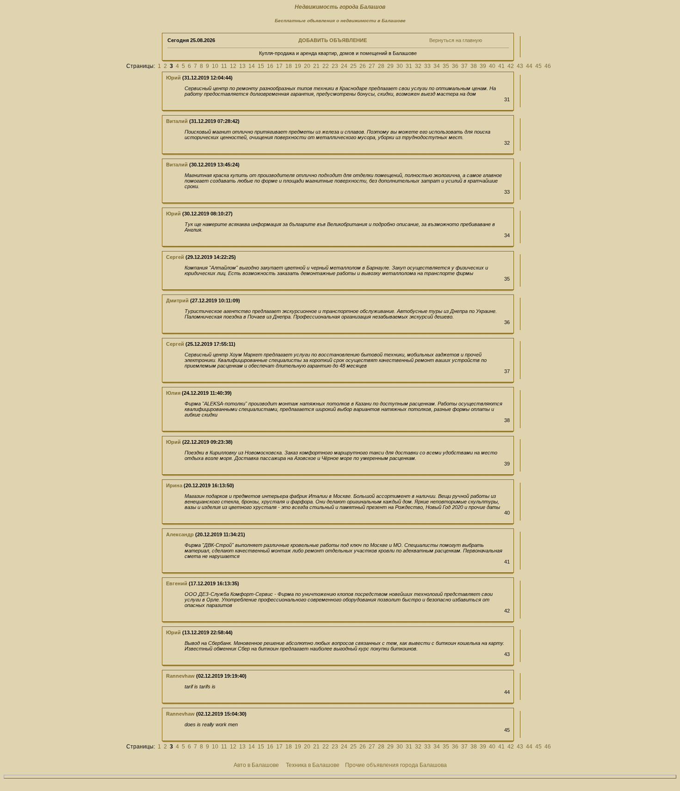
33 (427, 66)
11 (224, 66)
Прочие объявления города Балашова (396, 765)
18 (288, 66)
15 (261, 66)
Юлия (173, 393)
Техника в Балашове (313, 765)
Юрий (173, 77)
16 (270, 66)
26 (362, 66)
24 (344, 66)
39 (483, 66)
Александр (180, 534)
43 (520, 66)
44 (529, 66)
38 (473, 66)
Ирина (174, 485)
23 (335, 66)
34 (436, 66)
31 (409, 66)
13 (242, 66)
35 (446, 66)
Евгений (176, 583)
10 (215, 66)
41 (501, 66)
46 (547, 66)
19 (298, 66)
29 (390, 66)
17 (279, 66)
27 (372, 66)
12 (233, 66)
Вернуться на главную (455, 40)
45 (538, 66)
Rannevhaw (180, 676)
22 (325, 66)
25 (353, 66)
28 (381, 66)
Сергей (175, 257)
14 (251, 66)
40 (492, 66)
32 (418, 66)
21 (316, 66)
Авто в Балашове (256, 765)
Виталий (177, 121)
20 (307, 66)
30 (399, 66)
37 (464, 66)
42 (510, 66)
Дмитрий (177, 300)
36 (455, 66)
